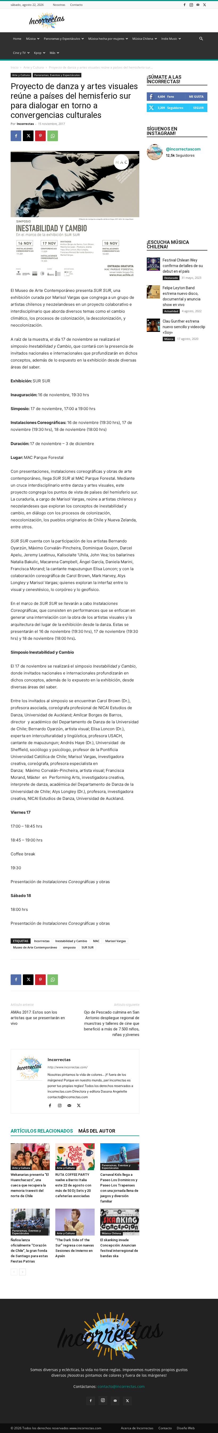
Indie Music (169, 39)
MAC (96, 941)
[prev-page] (14, 1272)
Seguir (198, 108)
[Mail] (198, 4)
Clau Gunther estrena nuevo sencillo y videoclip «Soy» (184, 327)
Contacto (76, 5)
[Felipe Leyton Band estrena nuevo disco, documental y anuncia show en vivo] (153, 292)
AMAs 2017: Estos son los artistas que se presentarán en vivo (38, 1018)
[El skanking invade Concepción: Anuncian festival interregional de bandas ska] (119, 1222)
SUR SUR (88, 947)
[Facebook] (184, 4)
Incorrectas (25, 124)
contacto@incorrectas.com (121, 1386)
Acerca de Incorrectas (137, 1428)
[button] (201, 38)
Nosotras (59, 5)
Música (31, 39)
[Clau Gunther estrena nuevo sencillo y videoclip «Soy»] (153, 325)
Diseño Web (186, 1428)
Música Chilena (142, 39)
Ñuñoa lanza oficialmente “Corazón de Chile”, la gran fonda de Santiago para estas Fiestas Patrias (29, 1250)
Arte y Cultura (33, 67)
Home (17, 39)
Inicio (14, 67)
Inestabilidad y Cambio (71, 941)
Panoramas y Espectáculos (62, 39)
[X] (204, 4)
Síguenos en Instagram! (162, 131)
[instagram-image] (157, 174)
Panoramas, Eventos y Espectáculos (57, 75)
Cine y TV (19, 53)
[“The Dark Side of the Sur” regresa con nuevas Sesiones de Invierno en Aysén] (74, 1222)
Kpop (37, 53)
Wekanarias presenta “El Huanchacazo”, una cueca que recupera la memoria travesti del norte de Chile (30, 1185)
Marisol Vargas (115, 941)
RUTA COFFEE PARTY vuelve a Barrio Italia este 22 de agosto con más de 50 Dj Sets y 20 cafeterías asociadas (73, 1185)
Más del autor (96, 1131)
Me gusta (196, 96)
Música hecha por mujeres (106, 39)
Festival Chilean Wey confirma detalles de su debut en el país (183, 265)
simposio (69, 947)
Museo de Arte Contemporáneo (35, 947)
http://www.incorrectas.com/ (67, 1067)
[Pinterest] (40, 135)
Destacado (171, 278)
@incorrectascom (183, 149)
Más (52, 53)
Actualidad (171, 311)
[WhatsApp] (52, 135)
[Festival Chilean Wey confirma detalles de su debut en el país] (153, 264)
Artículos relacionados (42, 1131)
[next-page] (22, 1272)
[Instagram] (191, 4)
